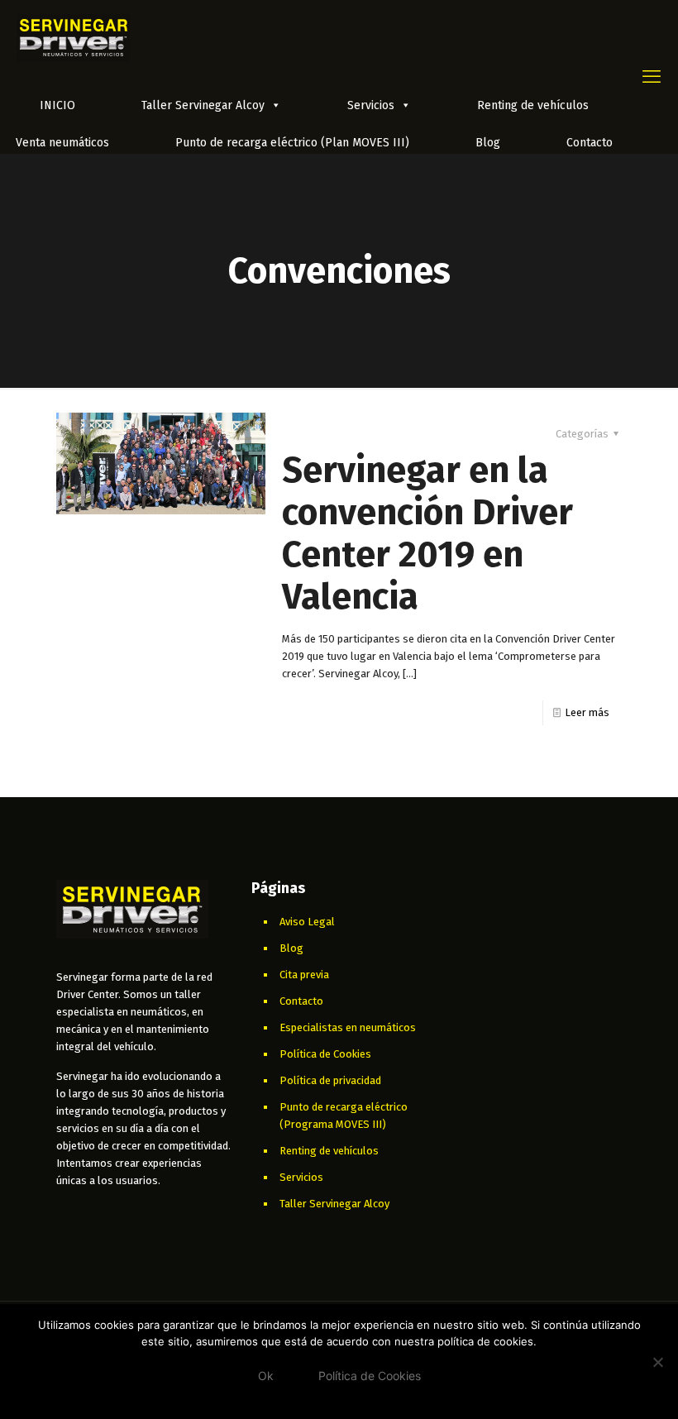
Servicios (370, 105)
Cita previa (304, 974)
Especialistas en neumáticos (347, 1027)
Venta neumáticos (62, 143)
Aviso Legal (307, 921)
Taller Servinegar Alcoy (203, 105)
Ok (266, 1376)
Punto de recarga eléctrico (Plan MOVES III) (292, 143)
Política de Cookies (325, 1054)
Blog (487, 143)
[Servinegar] (73, 37)
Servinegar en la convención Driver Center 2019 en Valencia (427, 533)
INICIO (57, 105)
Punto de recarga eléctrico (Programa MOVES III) (343, 1115)
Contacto (589, 143)
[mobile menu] (651, 77)
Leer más (587, 712)
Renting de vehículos (533, 105)
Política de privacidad (330, 1080)
